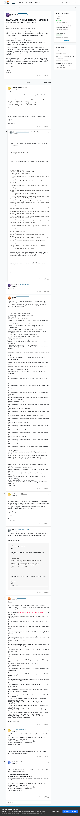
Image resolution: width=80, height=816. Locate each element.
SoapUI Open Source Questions (33, 7)
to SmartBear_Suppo (35, 132)
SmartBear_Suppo (16, 87)
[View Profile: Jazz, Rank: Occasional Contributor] (11, 132)
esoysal (66, 60)
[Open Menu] (75, 7)
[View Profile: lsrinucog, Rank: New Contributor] (9, 598)
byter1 (13, 529)
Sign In (74, 2)
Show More (66, 40)
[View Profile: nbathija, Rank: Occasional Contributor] (9, 298)
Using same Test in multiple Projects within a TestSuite (64, 64)
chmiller (66, 37)
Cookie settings (55, 811)
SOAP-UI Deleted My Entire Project (63, 17)
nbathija (13, 297)
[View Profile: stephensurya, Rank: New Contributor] (8, 15)
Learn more (42, 813)
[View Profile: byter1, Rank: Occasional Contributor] (9, 530)
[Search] (63, 3)
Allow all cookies (70, 811)
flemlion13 (66, 29)
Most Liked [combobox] (47, 82)
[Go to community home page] (10, 2)
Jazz (14, 132)
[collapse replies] (4, 87)
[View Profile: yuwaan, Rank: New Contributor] (9, 730)
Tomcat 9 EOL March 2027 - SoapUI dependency (64, 26)
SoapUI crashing (60, 33)
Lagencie (65, 67)
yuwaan (13, 730)
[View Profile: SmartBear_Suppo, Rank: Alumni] (9, 88)
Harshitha (14, 761)
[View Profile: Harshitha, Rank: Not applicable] (9, 762)
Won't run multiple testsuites (64, 51)
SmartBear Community (9, 7)
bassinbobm (65, 22)
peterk (64, 53)
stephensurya (14, 14)
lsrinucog (13, 598)
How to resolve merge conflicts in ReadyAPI (65, 57)
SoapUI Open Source (19, 7)
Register (68, 2)
